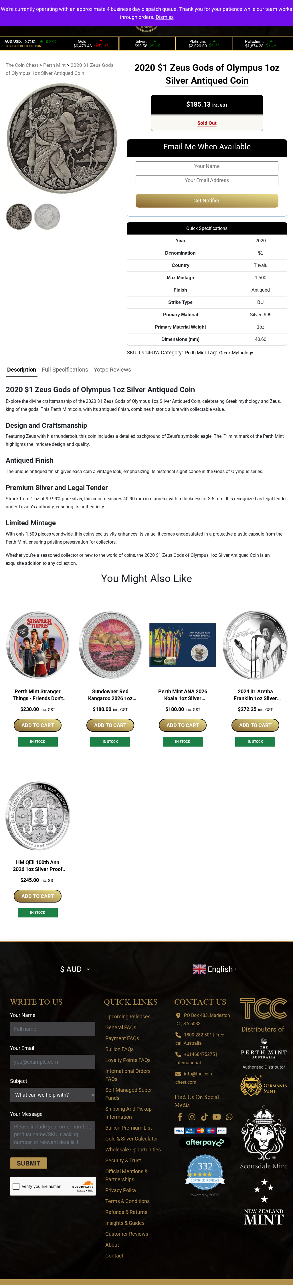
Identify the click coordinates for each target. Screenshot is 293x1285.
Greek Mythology (236, 353)
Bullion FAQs (119, 1049)
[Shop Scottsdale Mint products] (263, 1137)
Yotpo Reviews (112, 369)
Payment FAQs (122, 1038)
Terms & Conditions (127, 1201)
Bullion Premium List (128, 1128)
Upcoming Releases (128, 1016)
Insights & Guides (124, 1223)
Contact (114, 1256)
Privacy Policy (120, 1190)
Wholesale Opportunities (133, 1150)
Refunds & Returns (126, 1212)
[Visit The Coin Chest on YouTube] (216, 1116)
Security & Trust (123, 1160)
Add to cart (37, 725)
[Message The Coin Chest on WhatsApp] (229, 1116)
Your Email (22, 1048)
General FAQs (120, 1027)
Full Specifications (65, 369)
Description (21, 369)
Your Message (26, 1114)
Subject (18, 1081)
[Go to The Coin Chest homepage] (263, 1008)
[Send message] (28, 1163)
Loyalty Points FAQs (128, 1060)
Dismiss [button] (165, 17)
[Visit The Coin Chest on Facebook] (179, 1116)
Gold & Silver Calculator (131, 1139)
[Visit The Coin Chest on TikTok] (204, 1116)
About (112, 1245)
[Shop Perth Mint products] (263, 1053)
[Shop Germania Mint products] (263, 1085)
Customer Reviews (126, 1234)
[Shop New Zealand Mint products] (263, 1201)
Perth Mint (195, 353)
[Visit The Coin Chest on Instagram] (192, 1116)
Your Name (22, 1015)
